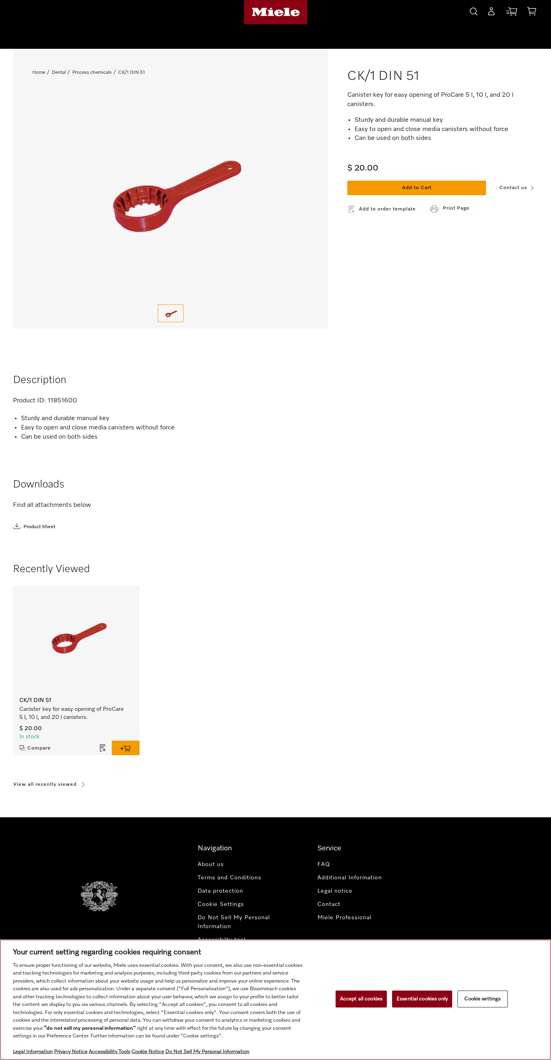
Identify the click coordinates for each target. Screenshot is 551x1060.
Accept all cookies (361, 999)
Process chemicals (92, 72)
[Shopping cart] (531, 12)
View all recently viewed (45, 784)
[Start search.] (473, 10)
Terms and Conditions (229, 878)
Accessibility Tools (109, 1051)
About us (211, 864)
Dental (59, 72)
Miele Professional (344, 917)
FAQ (323, 864)
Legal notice (335, 891)
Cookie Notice (147, 1051)
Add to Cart (417, 187)
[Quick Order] (511, 13)
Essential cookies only (422, 999)
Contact (328, 904)
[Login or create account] (491, 13)
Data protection (220, 891)
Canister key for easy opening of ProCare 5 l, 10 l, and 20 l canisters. (71, 713)
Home (38, 72)
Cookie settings (482, 999)
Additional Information (349, 878)
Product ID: (29, 401)
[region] (275, 999)
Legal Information (33, 1051)
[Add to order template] (103, 748)
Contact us (513, 187)
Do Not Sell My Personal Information (234, 922)
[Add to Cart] (126, 748)
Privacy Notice (71, 1051)
